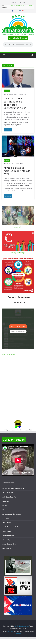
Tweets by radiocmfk (8, 354)
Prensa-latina (22, 94)
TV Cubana (5, 518)
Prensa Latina (6, 531)
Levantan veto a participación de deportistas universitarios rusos (15, 103)
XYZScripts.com (28, 638)
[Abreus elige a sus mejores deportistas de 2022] (18, 146)
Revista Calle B (18, 227)
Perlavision (5, 501)
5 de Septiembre (7, 493)
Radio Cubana (6, 523)
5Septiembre (25, 164)
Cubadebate (6, 510)
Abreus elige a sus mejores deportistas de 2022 (17, 171)
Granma (4, 505)
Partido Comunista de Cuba (11, 527)
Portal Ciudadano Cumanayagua (13, 488)
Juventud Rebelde (8, 535)
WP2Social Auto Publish (10, 638)
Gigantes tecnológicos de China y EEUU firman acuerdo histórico (21, 7)
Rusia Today (6, 540)
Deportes (6, 91)
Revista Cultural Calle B (9, 544)
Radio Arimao (6, 548)
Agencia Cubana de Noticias (11, 514)
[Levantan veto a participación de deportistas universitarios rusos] (18, 78)
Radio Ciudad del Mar (9, 497)
